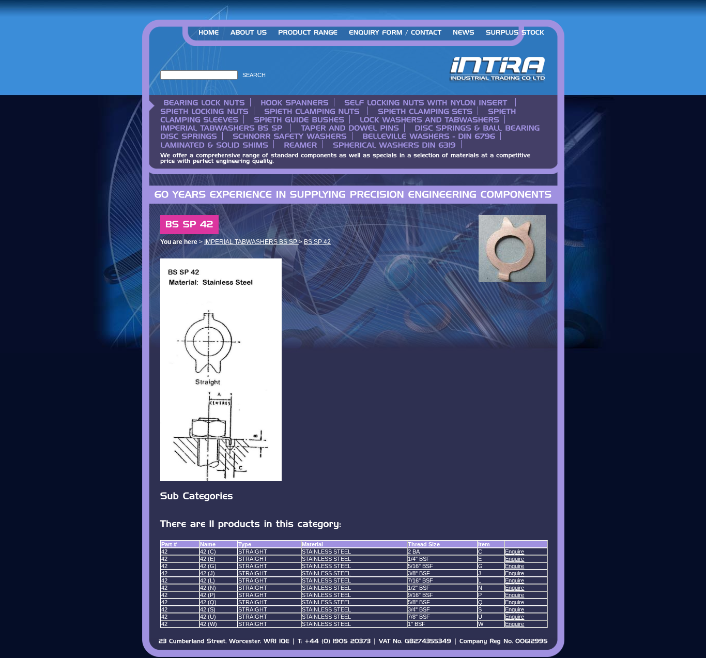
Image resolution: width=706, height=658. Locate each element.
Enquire (514, 551)
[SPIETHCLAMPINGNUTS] (312, 110)
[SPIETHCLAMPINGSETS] (424, 110)
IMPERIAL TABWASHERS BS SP (251, 242)
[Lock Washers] (428, 119)
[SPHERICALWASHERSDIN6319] (393, 144)
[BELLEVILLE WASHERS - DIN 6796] (427, 136)
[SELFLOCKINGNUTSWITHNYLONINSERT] (426, 102)
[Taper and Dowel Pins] (349, 128)
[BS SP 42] (512, 280)
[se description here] (395, 35)
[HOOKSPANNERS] (293, 102)
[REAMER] (299, 144)
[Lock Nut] (205, 102)
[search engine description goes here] (208, 35)
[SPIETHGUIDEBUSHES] (297, 119)
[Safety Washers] (288, 136)
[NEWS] (464, 35)
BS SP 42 (317, 242)
